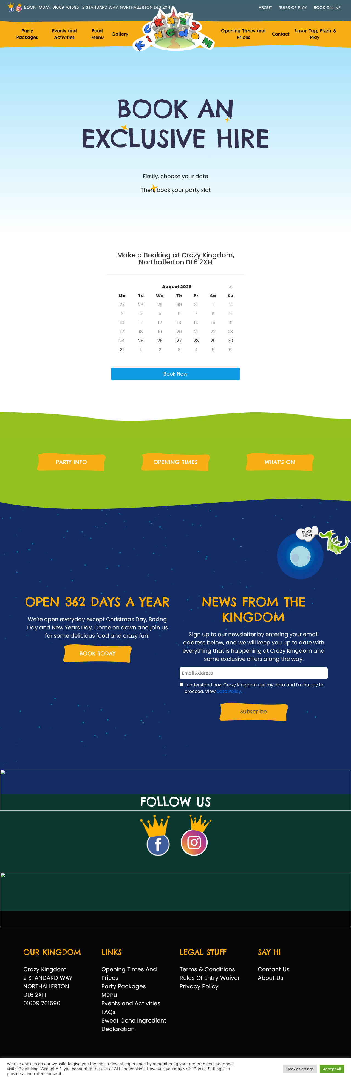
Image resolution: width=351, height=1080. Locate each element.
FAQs (108, 1012)
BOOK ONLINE (327, 7)
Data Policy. (229, 691)
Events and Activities (64, 34)
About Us (270, 978)
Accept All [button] (332, 1069)
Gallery (120, 34)
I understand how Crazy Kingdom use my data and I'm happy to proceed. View (254, 688)
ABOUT (265, 7)
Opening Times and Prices (243, 34)
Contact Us (274, 969)
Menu (109, 995)
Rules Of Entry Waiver (210, 978)
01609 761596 (65, 7)
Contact (281, 34)
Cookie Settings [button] (300, 1069)
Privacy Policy (199, 986)
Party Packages (27, 34)
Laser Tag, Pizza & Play (315, 34)
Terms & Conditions (207, 969)
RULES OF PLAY (293, 7)
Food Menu (97, 34)
